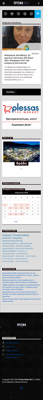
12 (16, 208)
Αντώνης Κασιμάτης (8, 258)
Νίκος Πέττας (22, 251)
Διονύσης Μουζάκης (8, 261)
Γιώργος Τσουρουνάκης (15, 235)
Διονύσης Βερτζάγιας (8, 253)
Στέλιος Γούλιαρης (31, 256)
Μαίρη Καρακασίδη (8, 256)
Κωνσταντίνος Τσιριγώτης (24, 248)
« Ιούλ (15, 221)
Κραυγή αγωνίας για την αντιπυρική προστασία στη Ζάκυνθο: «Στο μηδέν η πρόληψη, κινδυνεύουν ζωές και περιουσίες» (20, 294)
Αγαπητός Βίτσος (8, 248)
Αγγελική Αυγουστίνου (10, 243)
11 (10, 208)
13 (21, 208)
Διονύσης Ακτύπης (8, 246)
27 (21, 214)
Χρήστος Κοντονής (26, 243)
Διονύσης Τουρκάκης (12, 238)
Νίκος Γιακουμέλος (22, 253)
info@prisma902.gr (12, 350)
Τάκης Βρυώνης (20, 256)
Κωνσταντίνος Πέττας (12, 241)
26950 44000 (10, 346)
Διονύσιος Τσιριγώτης (21, 261)
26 (16, 214)
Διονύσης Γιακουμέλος (23, 246)
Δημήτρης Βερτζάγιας (9, 251)
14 (27, 208)
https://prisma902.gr (12, 343)
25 (10, 214)
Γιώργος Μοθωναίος (21, 258)
